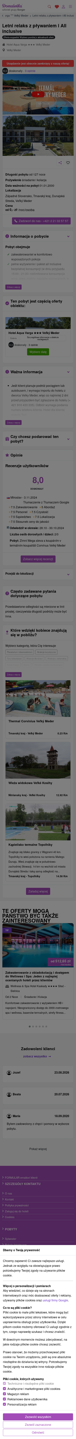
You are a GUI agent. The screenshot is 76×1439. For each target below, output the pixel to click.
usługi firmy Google (55, 1300)
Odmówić (38, 1432)
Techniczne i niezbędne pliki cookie (30, 1383)
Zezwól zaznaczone (38, 1424)
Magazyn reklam (18, 1394)
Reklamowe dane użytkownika (27, 1399)
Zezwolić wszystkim (38, 1417)
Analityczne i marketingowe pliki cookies (33, 1389)
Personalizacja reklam (22, 1404)
